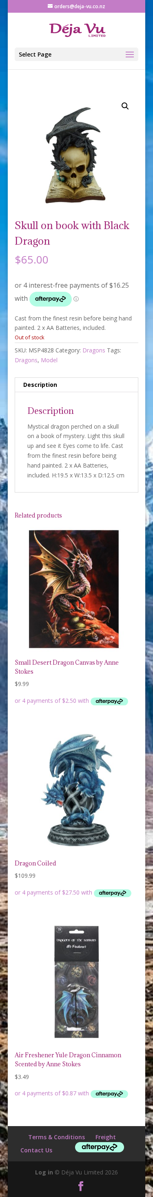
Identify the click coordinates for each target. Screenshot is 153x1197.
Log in (44, 1172)
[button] (125, 106)
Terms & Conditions (56, 1137)
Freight (105, 1137)
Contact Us (36, 1150)
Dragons (93, 350)
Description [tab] (40, 384)
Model (49, 360)
